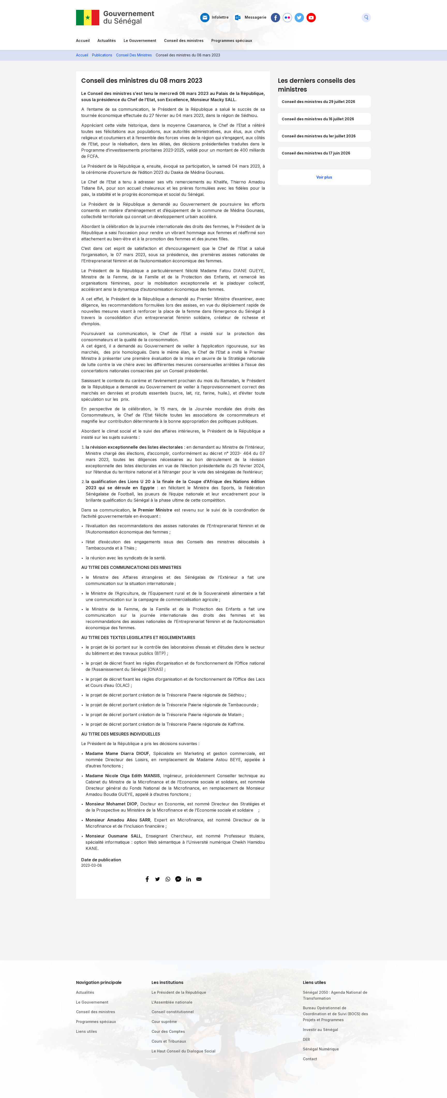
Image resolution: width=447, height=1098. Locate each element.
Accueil (83, 40)
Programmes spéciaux (231, 40)
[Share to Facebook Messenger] (178, 879)
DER (306, 1039)
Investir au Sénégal (320, 1029)
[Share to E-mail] (199, 879)
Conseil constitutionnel (173, 1012)
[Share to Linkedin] (188, 879)
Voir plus (324, 177)
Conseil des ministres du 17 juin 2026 (316, 153)
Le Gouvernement (140, 40)
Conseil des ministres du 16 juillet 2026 (318, 119)
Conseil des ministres (184, 40)
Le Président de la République (179, 992)
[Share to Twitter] (157, 879)
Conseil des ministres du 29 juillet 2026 (318, 101)
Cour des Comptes (168, 1031)
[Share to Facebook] (147, 879)
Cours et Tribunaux (169, 1041)
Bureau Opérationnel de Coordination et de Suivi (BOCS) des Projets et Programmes (335, 1014)
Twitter (299, 15)
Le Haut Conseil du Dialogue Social (183, 1051)
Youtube (311, 15)
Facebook (275, 15)
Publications (102, 55)
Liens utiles (86, 1031)
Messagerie (255, 17)
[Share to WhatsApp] (168, 879)
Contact (310, 1059)
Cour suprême (164, 1021)
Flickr (287, 15)
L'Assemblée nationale (172, 1002)
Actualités (107, 40)
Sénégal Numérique (321, 1049)
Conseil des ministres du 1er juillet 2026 (319, 136)
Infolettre (220, 17)
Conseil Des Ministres (134, 55)
